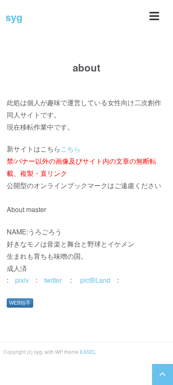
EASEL (88, 351)
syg (14, 17)
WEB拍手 (20, 303)
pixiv (22, 280)
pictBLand (95, 280)
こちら (70, 149)
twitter (53, 280)
